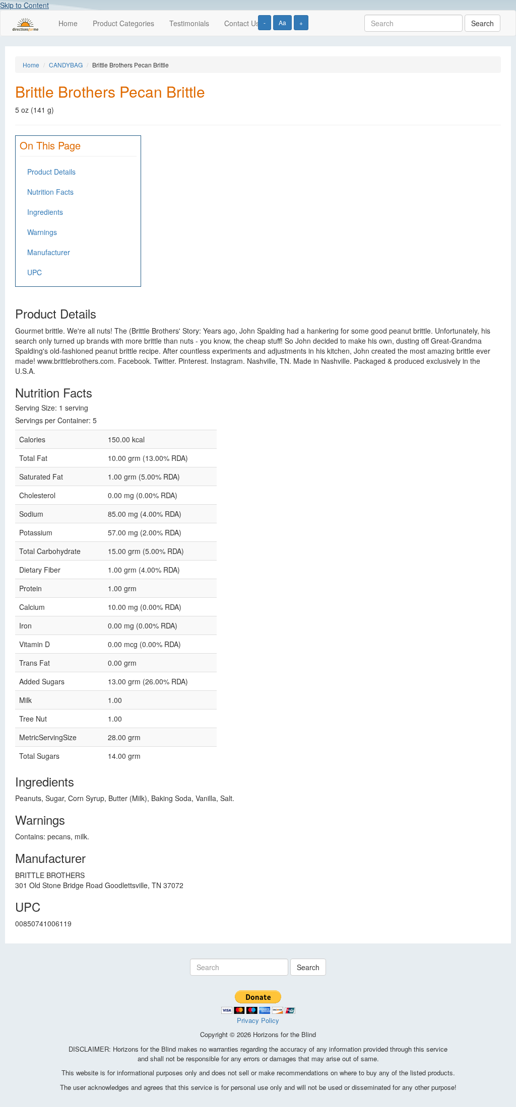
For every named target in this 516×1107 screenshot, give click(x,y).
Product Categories (123, 23)
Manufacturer (48, 252)
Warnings (42, 232)
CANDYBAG (66, 64)
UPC (34, 272)
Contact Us (242, 23)
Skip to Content (24, 5)
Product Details (51, 172)
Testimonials (189, 23)
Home (68, 23)
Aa (282, 22)
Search (482, 23)
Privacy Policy (258, 1020)
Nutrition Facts (50, 192)
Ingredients (45, 212)
